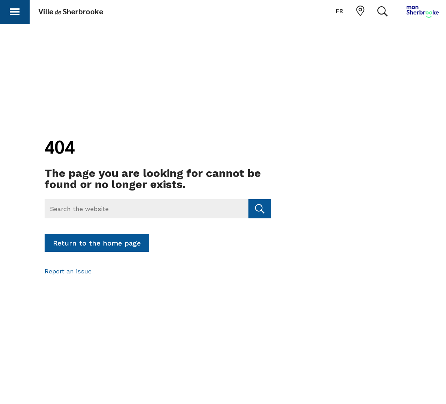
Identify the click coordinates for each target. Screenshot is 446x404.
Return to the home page (97, 243)
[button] (15, 10)
